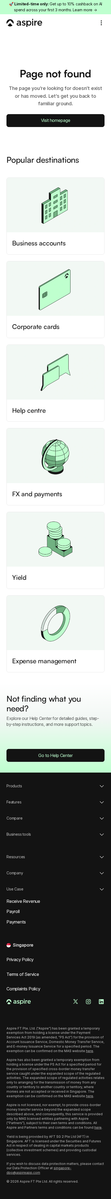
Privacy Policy (20, 959)
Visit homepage (55, 120)
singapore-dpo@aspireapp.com (38, 1170)
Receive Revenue (23, 901)
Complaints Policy (23, 988)
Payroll (13, 911)
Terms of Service (22, 974)
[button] (101, 23)
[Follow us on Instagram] (88, 1001)
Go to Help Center (55, 755)
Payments (16, 922)
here (89, 1051)
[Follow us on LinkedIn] (101, 1001)
